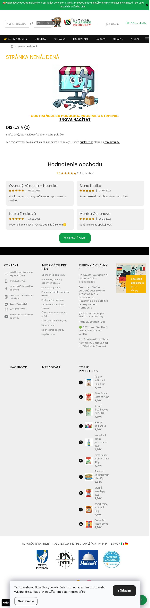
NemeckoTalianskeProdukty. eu (21, 316)
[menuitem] (15, 39)
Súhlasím (124, 590)
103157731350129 (18, 304)
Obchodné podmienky (53, 275)
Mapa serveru (48, 325)
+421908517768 (17, 281)
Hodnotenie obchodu (75, 164)
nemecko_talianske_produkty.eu (21, 296)
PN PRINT (103, 544)
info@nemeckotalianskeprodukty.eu (21, 273)
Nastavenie (26, 601)
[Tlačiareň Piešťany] (65, 559)
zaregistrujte (112, 142)
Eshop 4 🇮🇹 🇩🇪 (119, 544)
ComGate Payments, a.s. (54, 320)
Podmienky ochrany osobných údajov (51, 281)
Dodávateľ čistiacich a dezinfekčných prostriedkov (93, 278)
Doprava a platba (50, 287)
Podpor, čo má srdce (92, 321)
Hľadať (31, 24)
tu (83, 592)
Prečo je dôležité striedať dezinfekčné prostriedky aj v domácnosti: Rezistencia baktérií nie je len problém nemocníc (93, 297)
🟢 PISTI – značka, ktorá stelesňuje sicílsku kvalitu (93, 331)
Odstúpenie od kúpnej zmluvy (52, 306)
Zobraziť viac (75, 238)
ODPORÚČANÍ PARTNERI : (36, 544)
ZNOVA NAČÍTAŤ (75, 119)
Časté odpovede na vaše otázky (54, 314)
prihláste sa (86, 142)
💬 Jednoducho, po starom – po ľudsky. (91, 314)
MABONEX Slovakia (63, 544)
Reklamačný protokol (52, 300)
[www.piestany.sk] (42, 559)
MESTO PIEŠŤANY (86, 544)
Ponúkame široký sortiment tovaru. (55, 293)
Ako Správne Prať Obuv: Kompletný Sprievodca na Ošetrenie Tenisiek (93, 343)
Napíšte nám (48, 334)
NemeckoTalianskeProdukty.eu (21, 287)
